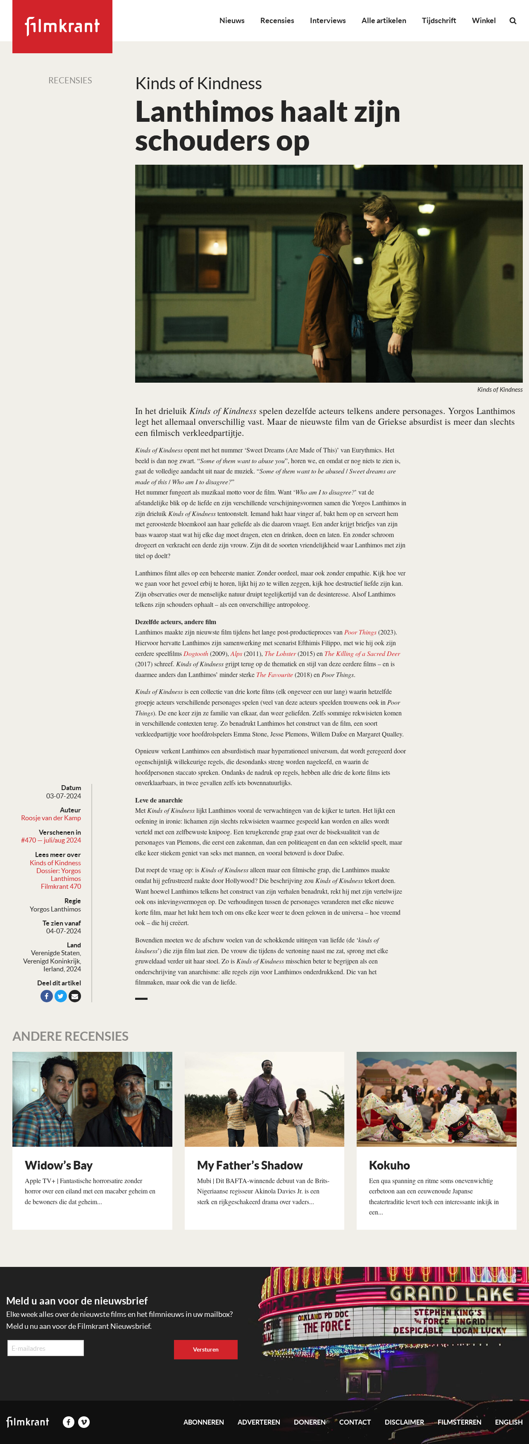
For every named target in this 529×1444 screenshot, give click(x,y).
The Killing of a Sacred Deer (362, 653)
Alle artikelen (384, 20)
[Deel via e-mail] (75, 996)
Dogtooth (195, 653)
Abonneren (203, 1422)
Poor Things (360, 631)
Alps (236, 653)
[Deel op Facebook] (47, 996)
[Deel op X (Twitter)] (61, 996)
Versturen (206, 1349)
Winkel (484, 20)
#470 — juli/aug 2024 (51, 840)
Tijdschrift (439, 20)
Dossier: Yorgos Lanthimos (58, 874)
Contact (355, 1422)
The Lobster (280, 653)
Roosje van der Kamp (51, 817)
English (509, 1422)
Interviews (328, 20)
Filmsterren (459, 1422)
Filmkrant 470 (61, 886)
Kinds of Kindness (55, 862)
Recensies (277, 20)
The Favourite (274, 674)
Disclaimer (404, 1422)
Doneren (310, 1422)
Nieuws (232, 20)
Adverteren (259, 1422)
